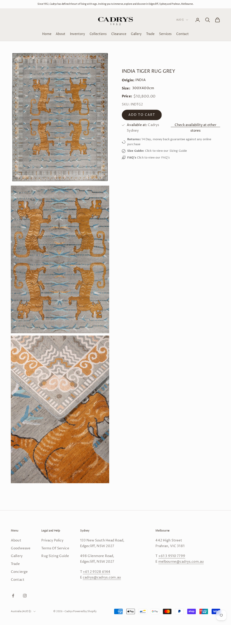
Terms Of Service (55, 548)
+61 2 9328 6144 (96, 571)
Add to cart (141, 115)
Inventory (77, 34)
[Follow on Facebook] (13, 595)
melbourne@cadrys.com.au (181, 561)
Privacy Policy (52, 540)
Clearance (118, 34)
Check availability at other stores (195, 128)
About (60, 34)
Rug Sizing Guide (55, 556)
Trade (150, 34)
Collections (98, 34)
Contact (182, 34)
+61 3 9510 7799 (171, 556)
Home (46, 34)
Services (165, 34)
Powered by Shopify (85, 611)
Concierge (19, 571)
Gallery (136, 34)
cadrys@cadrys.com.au (102, 577)
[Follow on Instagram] (25, 595)
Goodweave (20, 548)
